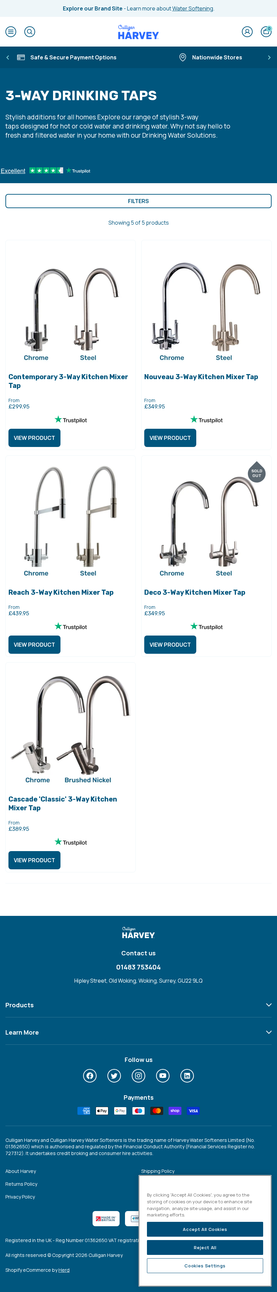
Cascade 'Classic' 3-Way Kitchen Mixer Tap (62, 803)
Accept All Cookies (205, 1229)
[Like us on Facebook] (90, 1076)
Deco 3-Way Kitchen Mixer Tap (194, 592)
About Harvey (20, 1171)
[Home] (138, 32)
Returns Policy (21, 1184)
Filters (138, 201)
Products (19, 1005)
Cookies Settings (205, 1266)
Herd (64, 1270)
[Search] (29, 31)
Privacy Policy (20, 1196)
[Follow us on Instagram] (138, 1076)
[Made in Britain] (106, 1218)
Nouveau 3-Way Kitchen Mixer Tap (201, 377)
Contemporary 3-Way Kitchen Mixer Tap (68, 381)
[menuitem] (90, 1076)
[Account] (247, 31)
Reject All (205, 1247)
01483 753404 (138, 967)
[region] (205, 1231)
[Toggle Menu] (10, 31)
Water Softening (192, 8)
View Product (34, 438)
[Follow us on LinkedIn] (187, 1076)
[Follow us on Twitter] (114, 1076)
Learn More (22, 1032)
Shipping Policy (157, 1171)
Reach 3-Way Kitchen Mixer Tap (61, 592)
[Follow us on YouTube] (163, 1076)
